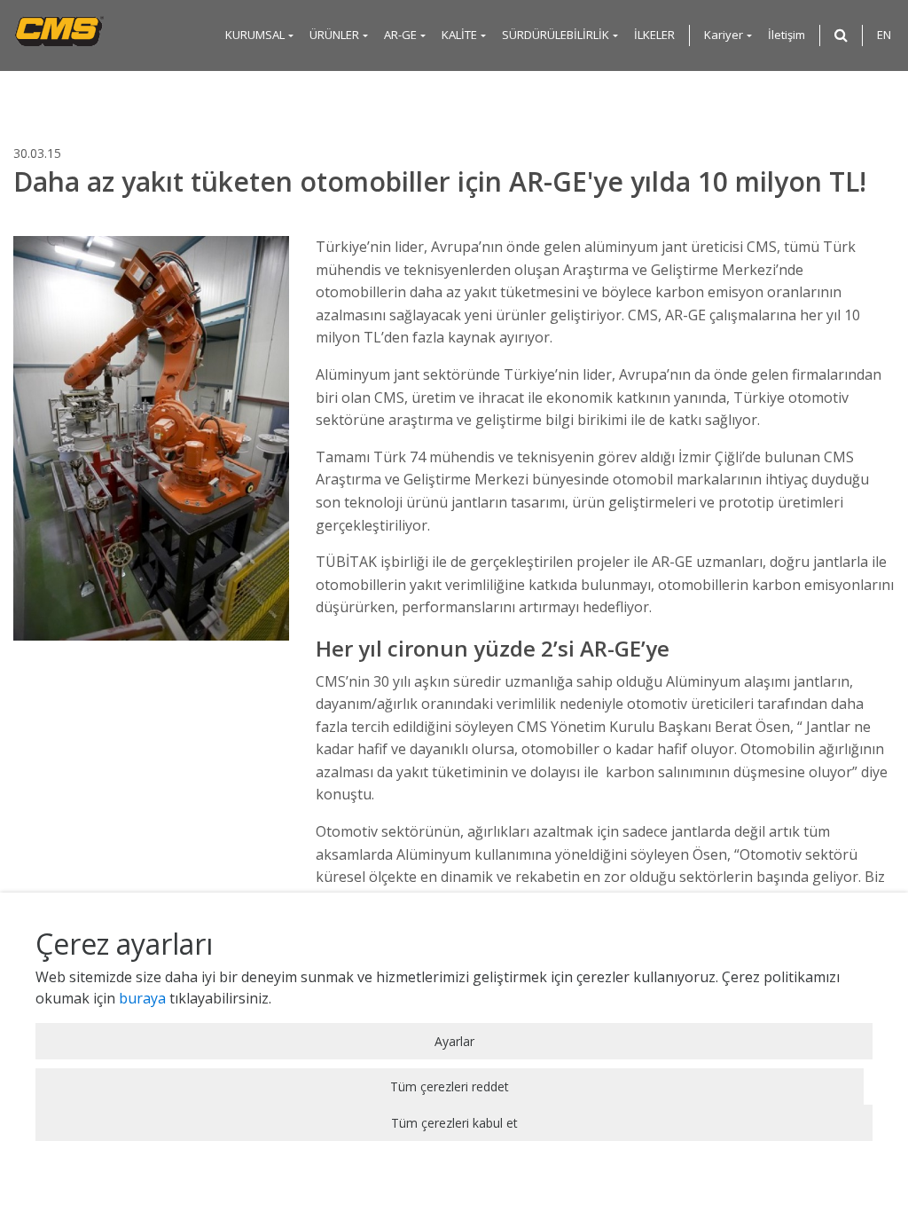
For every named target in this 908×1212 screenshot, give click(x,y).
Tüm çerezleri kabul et (454, 1122)
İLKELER (654, 35)
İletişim (786, 35)
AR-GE (400, 35)
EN (884, 35)
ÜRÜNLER (334, 35)
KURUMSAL (255, 35)
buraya (142, 998)
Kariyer (723, 35)
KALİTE (459, 35)
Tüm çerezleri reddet (449, 1086)
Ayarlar (454, 1041)
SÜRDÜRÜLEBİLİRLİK (555, 35)
